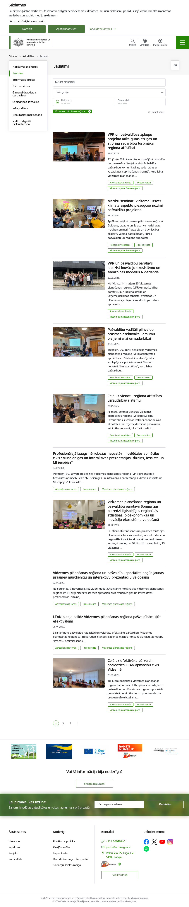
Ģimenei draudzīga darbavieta (24, 94)
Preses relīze (144, 182)
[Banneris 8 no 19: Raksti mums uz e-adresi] (94, 751)
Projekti (13, 853)
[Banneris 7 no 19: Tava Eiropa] (59, 751)
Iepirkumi (14, 847)
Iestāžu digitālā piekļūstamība (22, 122)
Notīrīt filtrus (158, 112)
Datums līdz (124, 100)
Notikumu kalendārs (25, 67)
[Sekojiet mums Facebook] (146, 842)
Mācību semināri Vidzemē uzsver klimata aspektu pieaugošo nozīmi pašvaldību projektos (135, 205)
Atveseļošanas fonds (120, 182)
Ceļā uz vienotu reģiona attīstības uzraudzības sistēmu (135, 398)
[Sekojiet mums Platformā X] (154, 842)
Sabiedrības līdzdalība (26, 102)
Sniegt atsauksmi (94, 783)
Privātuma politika (64, 841)
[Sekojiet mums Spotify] (146, 849)
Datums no (66, 100)
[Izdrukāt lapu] (175, 65)
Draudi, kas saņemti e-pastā (70, 859)
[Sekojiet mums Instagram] (170, 841)
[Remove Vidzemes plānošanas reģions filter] (89, 111)
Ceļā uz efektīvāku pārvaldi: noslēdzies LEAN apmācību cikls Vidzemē (133, 665)
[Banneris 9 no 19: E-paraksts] (130, 751)
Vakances (14, 841)
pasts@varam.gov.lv (118, 847)
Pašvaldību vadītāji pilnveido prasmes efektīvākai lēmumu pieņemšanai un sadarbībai (131, 334)
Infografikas (20, 108)
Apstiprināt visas (66, 29)
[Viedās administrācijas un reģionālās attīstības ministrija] (31, 42)
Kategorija (62, 92)
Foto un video (21, 86)
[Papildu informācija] (119, 864)
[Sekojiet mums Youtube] (162, 841)
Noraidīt (27, 29)
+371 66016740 (115, 841)
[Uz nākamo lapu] (77, 723)
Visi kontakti (119, 875)
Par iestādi (15, 859)
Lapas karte (60, 853)
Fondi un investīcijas (120, 244)
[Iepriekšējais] (15, 751)
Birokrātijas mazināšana (27, 115)
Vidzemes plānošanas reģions (125, 188)
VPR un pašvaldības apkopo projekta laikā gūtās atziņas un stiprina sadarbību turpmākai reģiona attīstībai (132, 141)
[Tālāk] (174, 751)
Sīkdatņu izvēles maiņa (67, 865)
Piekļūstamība (61, 847)
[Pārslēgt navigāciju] (182, 42)
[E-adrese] (108, 864)
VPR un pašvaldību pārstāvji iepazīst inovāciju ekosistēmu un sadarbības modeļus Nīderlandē (134, 267)
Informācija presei (24, 79)
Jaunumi (18, 73)
